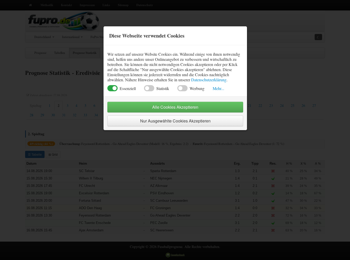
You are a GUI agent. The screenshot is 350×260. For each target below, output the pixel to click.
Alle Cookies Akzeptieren (175, 107)
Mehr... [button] (218, 88)
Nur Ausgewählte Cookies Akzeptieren (175, 121)
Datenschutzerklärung (209, 79)
